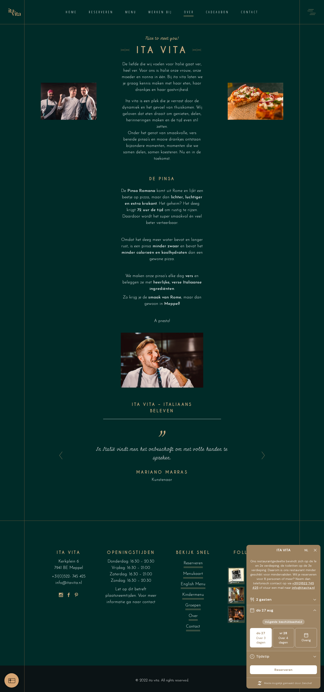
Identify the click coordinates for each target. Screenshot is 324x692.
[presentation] (59, 456)
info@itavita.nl (68, 583)
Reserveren (193, 563)
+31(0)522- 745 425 (69, 576)
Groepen (193, 605)
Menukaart (193, 574)
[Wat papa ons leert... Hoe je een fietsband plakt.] (236, 576)
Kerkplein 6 (68, 561)
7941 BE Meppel (68, 568)
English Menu (193, 584)
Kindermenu (193, 595)
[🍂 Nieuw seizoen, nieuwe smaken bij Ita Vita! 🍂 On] (236, 614)
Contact (193, 626)
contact (148, 602)
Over (193, 616)
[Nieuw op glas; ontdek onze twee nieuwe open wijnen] (236, 595)
